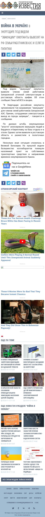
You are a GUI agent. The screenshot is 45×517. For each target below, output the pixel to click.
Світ (25, 493)
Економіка (18, 493)
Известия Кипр (22, 498)
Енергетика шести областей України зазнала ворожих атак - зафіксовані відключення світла (33, 433)
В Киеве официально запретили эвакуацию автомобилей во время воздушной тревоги (10, 363)
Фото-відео (8, 493)
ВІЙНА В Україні (14, 25)
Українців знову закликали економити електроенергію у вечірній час (10, 465)
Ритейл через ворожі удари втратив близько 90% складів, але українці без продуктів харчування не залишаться (10, 434)
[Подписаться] (17, 165)
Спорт (6, 498)
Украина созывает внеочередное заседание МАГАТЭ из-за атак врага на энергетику (34, 363)
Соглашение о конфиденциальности (20, 503)
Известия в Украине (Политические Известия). (23, 513)
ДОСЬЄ (31, 493)
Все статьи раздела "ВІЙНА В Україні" (17, 479)
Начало (9, 489)
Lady (30, 498)
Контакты (37, 498)
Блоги (16, 489)
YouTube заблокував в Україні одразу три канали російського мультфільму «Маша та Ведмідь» (33, 467)
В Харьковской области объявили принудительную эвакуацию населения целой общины (10, 393)
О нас (36, 503)
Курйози (38, 493)
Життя (12, 498)
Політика (35, 489)
